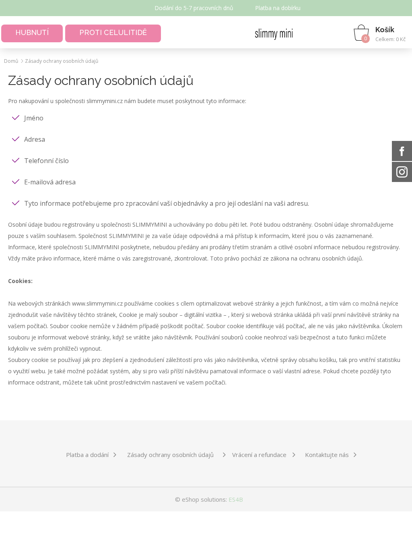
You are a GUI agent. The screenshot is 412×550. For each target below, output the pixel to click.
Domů (11, 61)
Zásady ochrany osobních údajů (61, 61)
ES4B (236, 499)
